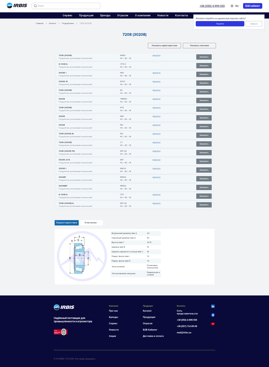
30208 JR (63, 81)
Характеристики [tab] (66, 222)
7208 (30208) (85, 23)
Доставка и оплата (153, 336)
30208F (62, 177)
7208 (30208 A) (66, 134)
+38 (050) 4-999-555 (212, 5)
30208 (62, 99)
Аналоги (156, 55)
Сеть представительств (187, 312)
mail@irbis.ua (184, 332)
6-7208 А (63, 64)
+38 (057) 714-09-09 (187, 326)
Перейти (220, 24)
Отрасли (122, 15)
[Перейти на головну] (17, 6)
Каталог (52, 23)
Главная (39, 23)
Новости (162, 15)
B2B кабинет (252, 5)
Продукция (86, 15)
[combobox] (66, 6)
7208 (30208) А (66, 203)
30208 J (62, 73)
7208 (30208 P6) (67, 151)
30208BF (63, 186)
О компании (143, 15)
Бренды (105, 15)
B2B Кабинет (150, 330)
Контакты (181, 15)
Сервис (67, 15)
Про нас (113, 311)
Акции (112, 336)
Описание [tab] (91, 222)
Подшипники (68, 23)
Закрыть (254, 24)
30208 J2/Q (64, 160)
